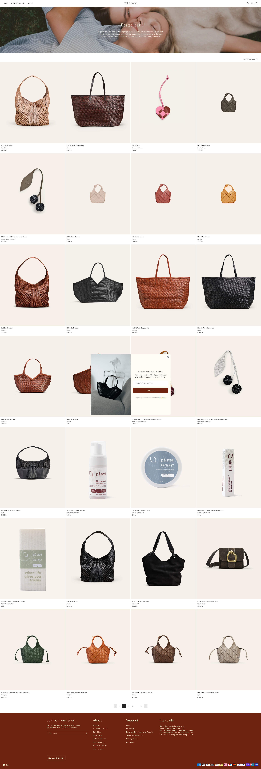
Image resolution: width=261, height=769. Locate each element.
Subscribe (150, 390)
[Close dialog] (168, 357)
